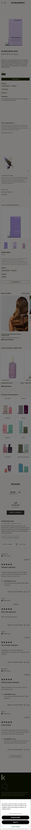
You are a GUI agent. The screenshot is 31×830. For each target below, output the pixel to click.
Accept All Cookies (15, 817)
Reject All (15, 822)
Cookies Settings (15, 826)
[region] (15, 814)
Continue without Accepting (15, 813)
